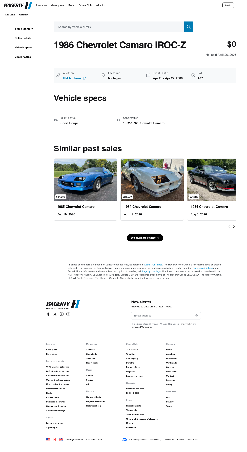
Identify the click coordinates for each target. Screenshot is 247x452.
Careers (170, 367)
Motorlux (130, 423)
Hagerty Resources (95, 401)
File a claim (51, 354)
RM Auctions (72, 78)
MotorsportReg (93, 406)
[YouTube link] (68, 314)
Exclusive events (134, 376)
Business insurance (55, 402)
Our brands (171, 363)
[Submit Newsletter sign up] (196, 315)
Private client (52, 397)
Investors (170, 380)
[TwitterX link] (55, 314)
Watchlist (23, 15)
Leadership (171, 358)
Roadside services (135, 389)
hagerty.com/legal (151, 271)
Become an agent (54, 423)
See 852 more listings (143, 237)
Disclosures (169, 439)
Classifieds (91, 354)
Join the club (132, 350)
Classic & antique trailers (58, 380)
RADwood (131, 427)
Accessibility (155, 439)
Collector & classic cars (57, 371)
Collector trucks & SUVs (58, 375)
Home (169, 350)
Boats (49, 393)
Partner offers (133, 367)
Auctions (90, 350)
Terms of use (192, 439)
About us (170, 354)
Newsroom (171, 371)
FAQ (168, 397)
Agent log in (51, 427)
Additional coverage (55, 410)
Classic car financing (56, 406)
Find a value (9, 15)
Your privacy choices (137, 439)
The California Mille (135, 414)
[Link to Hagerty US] (48, 439)
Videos (89, 375)
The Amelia (131, 410)
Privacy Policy (186, 324)
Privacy (170, 402)
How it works (92, 363)
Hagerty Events (133, 406)
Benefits (130, 363)
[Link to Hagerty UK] (61, 439)
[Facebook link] (48, 314)
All (87, 384)
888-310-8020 (132, 393)
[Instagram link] (61, 314)
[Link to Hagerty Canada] (54, 439)
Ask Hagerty (132, 358)
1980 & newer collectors (57, 367)
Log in (228, 5)
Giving (169, 384)
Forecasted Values (203, 268)
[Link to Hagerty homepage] (63, 304)
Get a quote (51, 350)
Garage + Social (93, 397)
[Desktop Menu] (239, 5)
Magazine (130, 371)
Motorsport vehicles (55, 389)
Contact (170, 376)
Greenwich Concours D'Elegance (142, 419)
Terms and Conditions (141, 327)
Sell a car (90, 358)
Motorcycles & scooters (57, 384)
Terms (169, 406)
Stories (89, 380)
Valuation (130, 354)
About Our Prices (153, 264)
